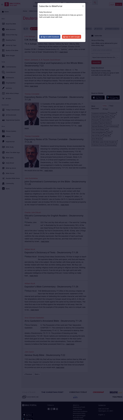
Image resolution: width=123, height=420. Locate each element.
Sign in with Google (72, 37)
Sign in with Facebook (50, 37)
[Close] (83, 6)
